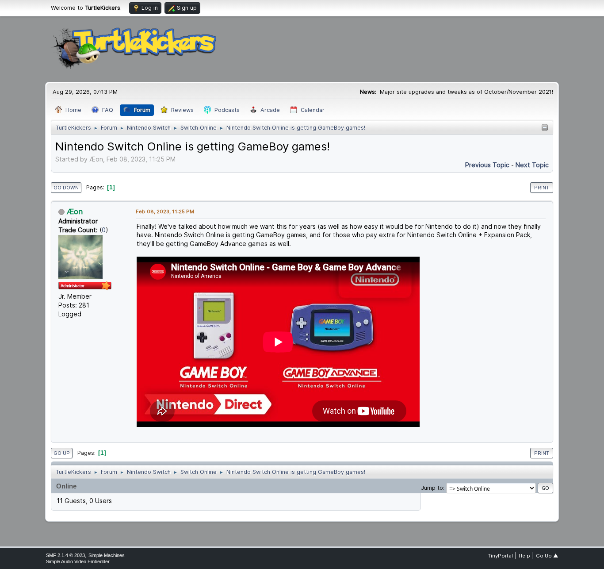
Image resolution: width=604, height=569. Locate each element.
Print (541, 188)
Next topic (532, 165)
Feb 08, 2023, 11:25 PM (165, 211)
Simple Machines (106, 555)
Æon (75, 211)
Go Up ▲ (547, 556)
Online (66, 486)
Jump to (432, 487)
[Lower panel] (544, 128)
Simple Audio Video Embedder (78, 561)
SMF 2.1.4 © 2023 (65, 555)
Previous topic (487, 165)
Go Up (62, 453)
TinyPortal (500, 556)
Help (524, 556)
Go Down (66, 188)
